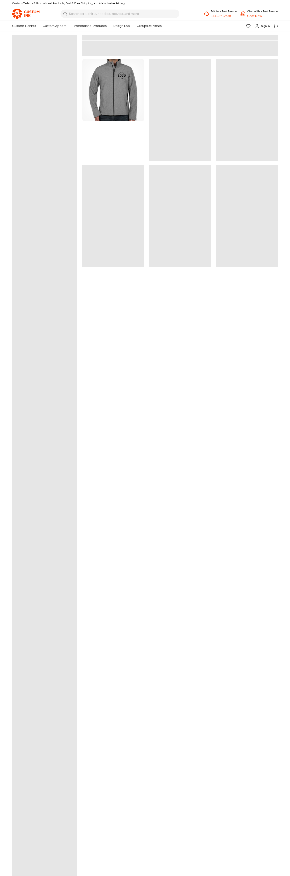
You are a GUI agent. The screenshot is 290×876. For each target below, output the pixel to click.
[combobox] (120, 14)
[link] (25, 14)
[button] (262, 16)
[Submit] (65, 14)
